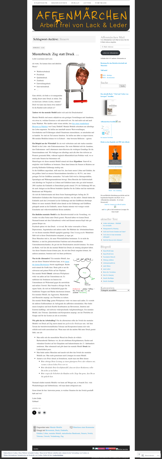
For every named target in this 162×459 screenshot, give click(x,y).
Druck (57, 430)
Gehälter (40, 433)
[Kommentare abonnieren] (101, 77)
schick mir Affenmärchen (110, 53)
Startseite (41, 3)
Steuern (84, 433)
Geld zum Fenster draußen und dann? (114, 232)
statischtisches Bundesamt (71, 433)
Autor (87, 3)
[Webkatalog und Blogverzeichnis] (111, 449)
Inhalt (75, 3)
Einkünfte (64, 430)
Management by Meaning (110, 228)
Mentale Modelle (56, 427)
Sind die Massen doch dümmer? (113, 240)
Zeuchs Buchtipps (108, 278)
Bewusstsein (50, 430)
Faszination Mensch (109, 257)
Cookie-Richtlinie (58, 455)
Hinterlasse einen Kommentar (83, 427)
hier (105, 209)
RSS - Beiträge (107, 75)
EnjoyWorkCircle (108, 254)
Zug (62, 436)
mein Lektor (106, 269)
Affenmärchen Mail (113, 37)
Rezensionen (59, 3)
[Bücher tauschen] (122, 449)
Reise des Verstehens (109, 272)
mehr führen (106, 266)
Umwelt (46, 436)
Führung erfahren (108, 260)
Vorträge (101, 3)
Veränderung (55, 436)
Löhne (46, 433)
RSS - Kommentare (109, 77)
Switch (90, 433)
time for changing (108, 275)
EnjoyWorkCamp (108, 251)
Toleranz (40, 436)
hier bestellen (115, 167)
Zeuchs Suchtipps (108, 281)
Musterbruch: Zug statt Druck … (55, 53)
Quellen (36, 449)
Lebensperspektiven (109, 263)
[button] (80, 85)
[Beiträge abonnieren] (101, 75)
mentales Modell (55, 433)
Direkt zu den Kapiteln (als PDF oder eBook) (115, 142)
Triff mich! (104, 70)
